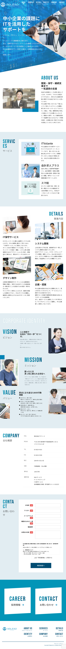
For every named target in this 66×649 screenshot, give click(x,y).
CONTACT (62, 3)
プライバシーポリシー (58, 643)
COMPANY (54, 3)
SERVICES (31, 3)
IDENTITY (46, 3)
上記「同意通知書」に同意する (43, 558)
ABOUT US (23, 4)
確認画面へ (41, 565)
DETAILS (38, 3)
